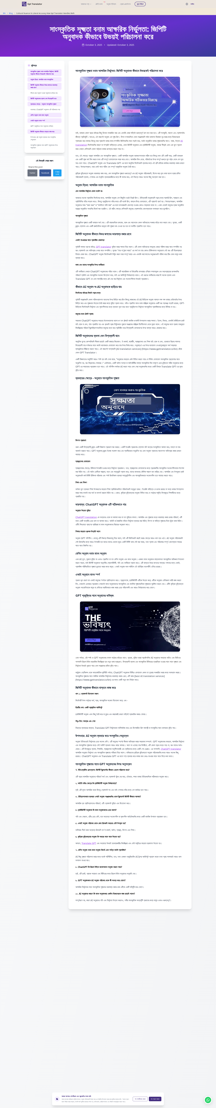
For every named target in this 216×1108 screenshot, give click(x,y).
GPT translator (103, 246)
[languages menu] (187, 4)
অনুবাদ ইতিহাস (111, 4)
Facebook (45, 173)
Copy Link (57, 172)
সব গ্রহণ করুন (155, 1099)
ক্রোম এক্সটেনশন (125, 4)
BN (4, 13)
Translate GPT (89, 843)
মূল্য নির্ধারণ (140, 4)
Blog (11, 13)
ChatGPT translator (171, 748)
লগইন (192, 4)
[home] (32, 4)
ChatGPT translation (86, 517)
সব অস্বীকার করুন (140, 1099)
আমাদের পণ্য (85, 4)
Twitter (32, 173)
